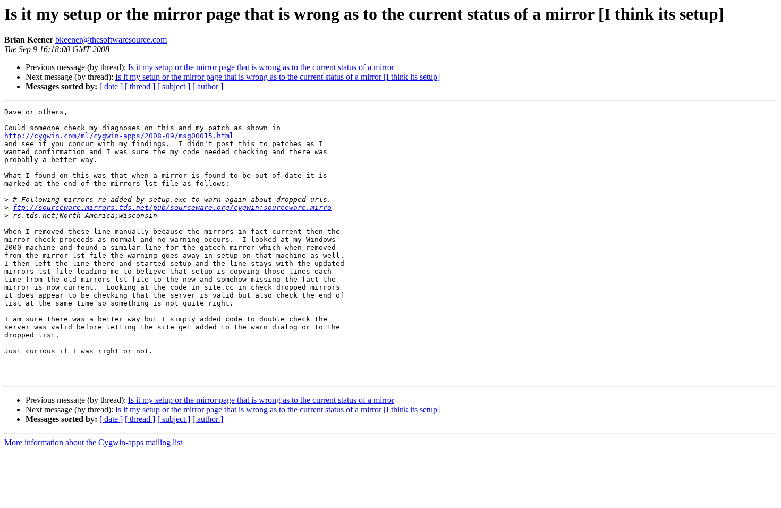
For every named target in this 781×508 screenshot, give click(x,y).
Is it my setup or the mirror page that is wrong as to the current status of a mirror (261, 67)
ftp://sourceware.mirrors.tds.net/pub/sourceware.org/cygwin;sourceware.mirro (172, 207)
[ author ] (207, 86)
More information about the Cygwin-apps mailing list (93, 442)
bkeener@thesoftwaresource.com (111, 39)
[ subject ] (173, 86)
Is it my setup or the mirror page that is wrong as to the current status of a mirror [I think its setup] (277, 76)
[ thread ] (140, 86)
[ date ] (111, 86)
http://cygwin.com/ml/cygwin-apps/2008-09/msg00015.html (119, 136)
